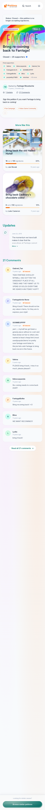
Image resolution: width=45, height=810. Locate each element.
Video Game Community (27, 108)
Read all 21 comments (23, 448)
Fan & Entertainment (11, 29)
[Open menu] (39, 6)
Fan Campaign (9, 108)
